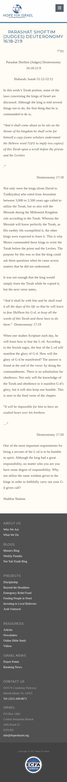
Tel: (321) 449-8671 (15, 698)
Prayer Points (11, 661)
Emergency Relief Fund (17, 593)
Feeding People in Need (17, 598)
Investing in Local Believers (19, 603)
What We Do (11, 535)
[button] (59, 8)
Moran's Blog (11, 550)
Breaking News (12, 667)
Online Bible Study (14, 640)
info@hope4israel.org (16, 735)
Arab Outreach (12, 609)
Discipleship (10, 582)
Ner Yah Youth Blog (15, 561)
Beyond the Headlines (16, 587)
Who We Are (11, 529)
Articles (7, 630)
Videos (7, 646)
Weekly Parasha (12, 556)
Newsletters (10, 635)
